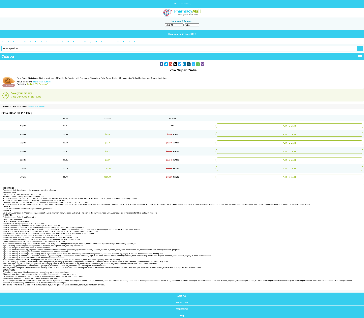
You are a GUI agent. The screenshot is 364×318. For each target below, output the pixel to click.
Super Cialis (33, 106)
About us (181, 292)
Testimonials (182, 305)
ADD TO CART (315, 125)
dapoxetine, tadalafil (42, 82)
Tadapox (42, 106)
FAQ (182, 312)
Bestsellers (182, 299)
